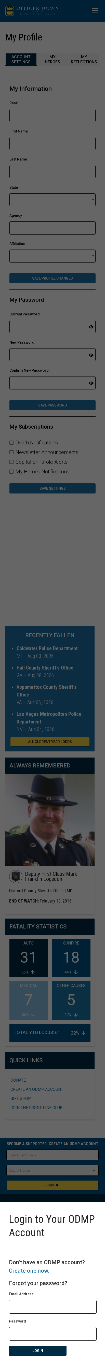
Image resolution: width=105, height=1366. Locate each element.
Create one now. (29, 1271)
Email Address (21, 1294)
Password (17, 1321)
